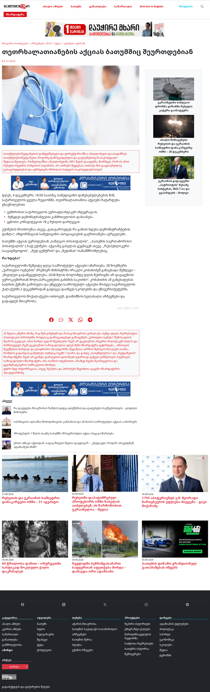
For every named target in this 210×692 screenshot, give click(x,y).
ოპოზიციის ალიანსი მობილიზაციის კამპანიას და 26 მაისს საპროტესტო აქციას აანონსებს (75, 422)
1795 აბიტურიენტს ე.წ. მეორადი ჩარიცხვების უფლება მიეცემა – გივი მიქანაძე (174, 502)
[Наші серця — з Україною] (16, 6)
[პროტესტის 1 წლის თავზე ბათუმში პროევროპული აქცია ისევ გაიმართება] (6, 433)
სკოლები (165, 645)
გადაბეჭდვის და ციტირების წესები (26, 687)
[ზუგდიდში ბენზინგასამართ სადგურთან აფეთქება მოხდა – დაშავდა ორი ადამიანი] (105, 539)
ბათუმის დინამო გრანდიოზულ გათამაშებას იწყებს (169, 565)
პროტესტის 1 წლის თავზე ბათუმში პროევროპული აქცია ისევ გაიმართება (64, 433)
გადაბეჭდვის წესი (128, 307)
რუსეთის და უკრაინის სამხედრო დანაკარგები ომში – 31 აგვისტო (31, 500)
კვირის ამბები (11, 629)
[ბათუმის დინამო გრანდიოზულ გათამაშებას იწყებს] (175, 539)
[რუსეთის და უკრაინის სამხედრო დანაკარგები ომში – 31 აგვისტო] (35, 473)
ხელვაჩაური (45, 634)
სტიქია (77, 645)
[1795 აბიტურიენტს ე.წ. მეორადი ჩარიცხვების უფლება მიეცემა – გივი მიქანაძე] (175, 473)
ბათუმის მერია (82, 639)
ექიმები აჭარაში (75, 43)
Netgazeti (186, 6)
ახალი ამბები (53, 6)
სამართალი (123, 6)
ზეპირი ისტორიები (137, 624)
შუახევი (42, 639)
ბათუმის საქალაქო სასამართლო (94, 629)
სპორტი (164, 634)
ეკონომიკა (166, 639)
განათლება (97, 6)
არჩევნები (79, 634)
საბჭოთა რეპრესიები (139, 643)
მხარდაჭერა (15, 14)
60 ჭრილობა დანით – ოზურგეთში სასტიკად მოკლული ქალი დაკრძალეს (31, 567)
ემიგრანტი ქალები (137, 629)
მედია (163, 650)
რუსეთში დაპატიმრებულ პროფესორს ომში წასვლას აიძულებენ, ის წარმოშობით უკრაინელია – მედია (97, 503)
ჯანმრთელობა (12, 645)
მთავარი (7, 43)
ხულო (41, 629)
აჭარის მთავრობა (84, 624)
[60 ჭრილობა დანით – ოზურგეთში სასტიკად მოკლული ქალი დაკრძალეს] (35, 539)
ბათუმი (76, 6)
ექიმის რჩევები (82, 650)
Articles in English (151, 6)
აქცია (57, 43)
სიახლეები (21, 43)
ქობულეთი (44, 650)
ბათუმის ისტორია (137, 649)
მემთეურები (133, 654)
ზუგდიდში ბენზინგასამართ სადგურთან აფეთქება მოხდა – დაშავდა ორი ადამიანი (99, 567)
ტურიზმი (165, 655)
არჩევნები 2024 (41, 43)
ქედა (40, 645)
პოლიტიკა (166, 629)
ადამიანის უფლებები (174, 624)
